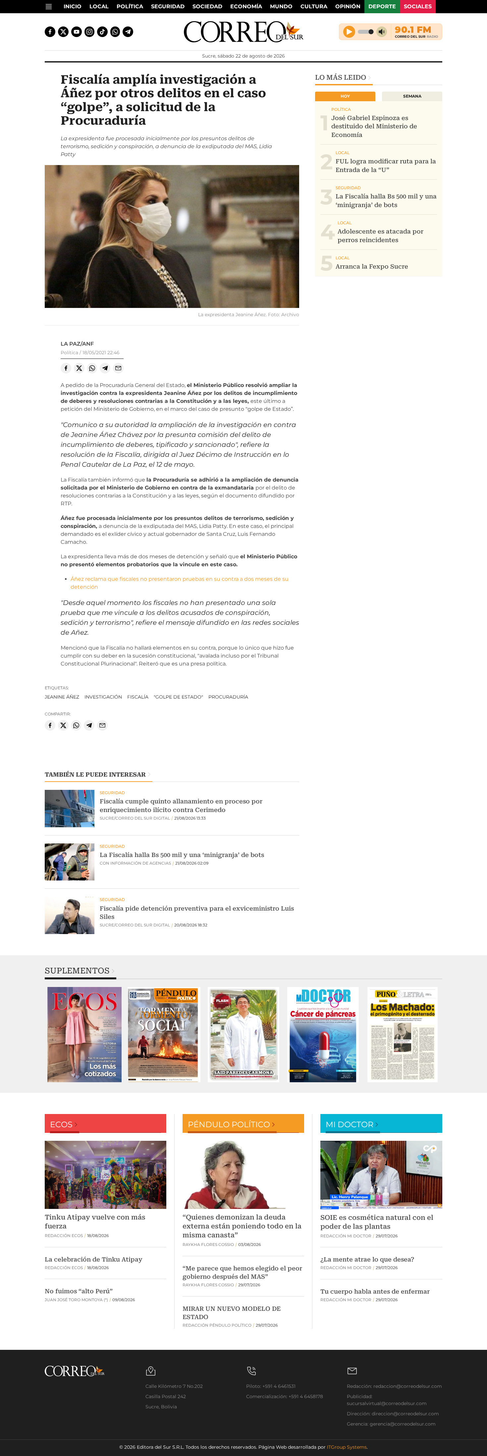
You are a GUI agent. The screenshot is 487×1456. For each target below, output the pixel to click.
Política (130, 6)
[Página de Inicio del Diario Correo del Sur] (243, 31)
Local (99, 6)
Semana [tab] (412, 96)
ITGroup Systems (347, 1447)
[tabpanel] (84, 1034)
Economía (246, 6)
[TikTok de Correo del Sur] (102, 31)
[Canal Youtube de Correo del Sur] (76, 31)
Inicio (72, 6)
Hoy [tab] (345, 96)
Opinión (347, 6)
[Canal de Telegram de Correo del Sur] (128, 31)
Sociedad (207, 6)
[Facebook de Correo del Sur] (50, 31)
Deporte (382, 6)
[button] (172, 237)
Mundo (281, 6)
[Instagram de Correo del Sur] (89, 31)
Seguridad (168, 6)
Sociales (418, 6)
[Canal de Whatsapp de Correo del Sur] (115, 31)
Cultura (313, 6)
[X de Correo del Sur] (63, 31)
